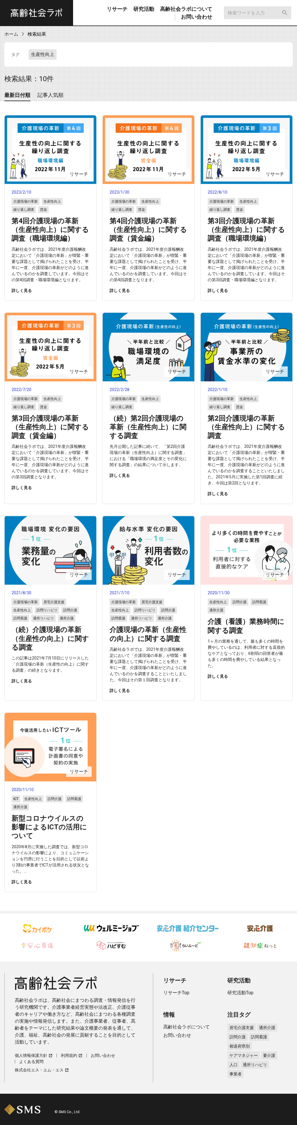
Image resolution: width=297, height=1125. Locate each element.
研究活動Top (240, 992)
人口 (233, 1064)
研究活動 (143, 9)
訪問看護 (259, 1037)
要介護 (269, 1055)
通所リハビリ (255, 1064)
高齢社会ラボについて (186, 9)
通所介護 (267, 1027)
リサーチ (117, 9)
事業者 (235, 1074)
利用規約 (69, 1055)
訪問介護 (237, 1037)
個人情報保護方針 (31, 1055)
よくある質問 (31, 1061)
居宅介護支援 (241, 1027)
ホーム (11, 34)
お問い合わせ (196, 17)
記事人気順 (50, 95)
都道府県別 (239, 1046)
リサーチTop (176, 992)
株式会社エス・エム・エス (39, 1070)
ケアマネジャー (243, 1055)
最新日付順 (17, 95)
